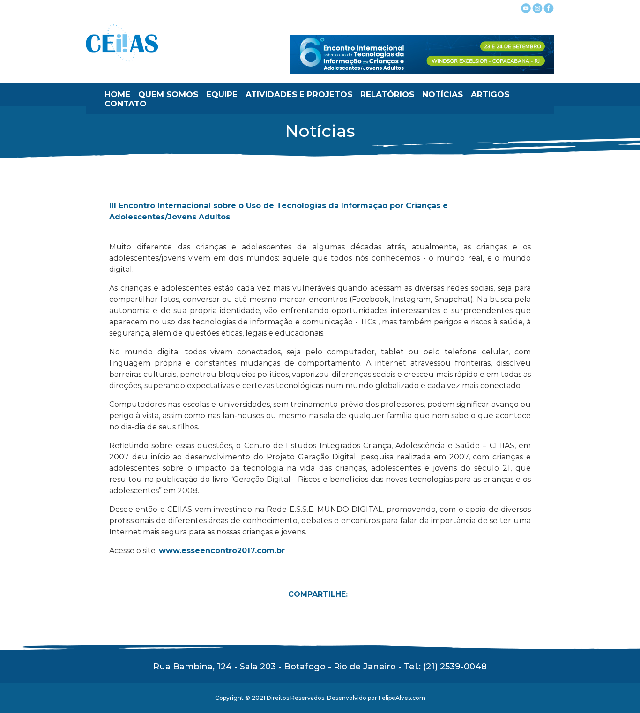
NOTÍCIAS (442, 94)
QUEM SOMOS (168, 94)
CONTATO (125, 103)
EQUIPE (222, 94)
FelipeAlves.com (402, 697)
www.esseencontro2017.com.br (222, 550)
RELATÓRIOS (387, 94)
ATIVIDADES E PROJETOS (299, 94)
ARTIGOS (490, 94)
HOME (117, 94)
